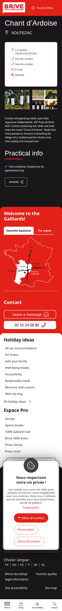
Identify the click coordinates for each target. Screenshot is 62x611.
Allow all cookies (33, 518)
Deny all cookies (29, 541)
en (14, 565)
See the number (24, 58)
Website (19, 75)
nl (43, 565)
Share (14, 182)
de (36, 565)
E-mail (18, 69)
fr (7, 565)
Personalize (26, 529)
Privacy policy (31, 507)
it (29, 565)
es (22, 565)
